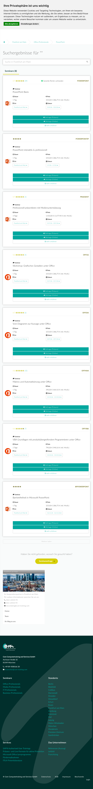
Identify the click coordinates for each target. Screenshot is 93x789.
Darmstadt (52, 693)
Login (88, 780)
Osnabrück (53, 729)
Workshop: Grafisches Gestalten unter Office (34, 266)
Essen (50, 705)
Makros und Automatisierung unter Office (32, 382)
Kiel (50, 717)
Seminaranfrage (46, 561)
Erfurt (50, 702)
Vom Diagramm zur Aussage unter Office (32, 324)
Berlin (50, 684)
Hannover (52, 714)
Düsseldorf (53, 699)
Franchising (53, 754)
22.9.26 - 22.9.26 (52, 339)
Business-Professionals (12, 693)
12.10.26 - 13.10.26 (53, 455)
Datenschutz (46, 777)
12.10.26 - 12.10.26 (53, 397)
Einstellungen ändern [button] (30, 24)
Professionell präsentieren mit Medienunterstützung (37, 208)
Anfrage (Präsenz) (51, 117)
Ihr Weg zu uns (10, 621)
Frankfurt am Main (19, 42)
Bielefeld (52, 687)
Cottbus (51, 690)
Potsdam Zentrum (56, 732)
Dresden (51, 696)
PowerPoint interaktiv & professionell (30, 150)
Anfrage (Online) (51, 121)
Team (7, 616)
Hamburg (52, 711)
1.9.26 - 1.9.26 (52, 165)
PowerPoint (60, 42)
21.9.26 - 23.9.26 (52, 223)
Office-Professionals (41, 42)
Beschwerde (79, 777)
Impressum (66, 777)
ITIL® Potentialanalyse (12, 761)
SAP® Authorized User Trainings (16, 748)
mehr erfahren (51, 125)
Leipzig (51, 720)
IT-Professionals (9, 690)
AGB (57, 777)
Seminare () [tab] (11, 71)
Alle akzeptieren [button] (11, 24)
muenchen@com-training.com (16, 669)
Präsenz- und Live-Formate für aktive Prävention (23, 751)
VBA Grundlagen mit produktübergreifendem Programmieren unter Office (46, 440)
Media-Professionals (11, 687)
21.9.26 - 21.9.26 (52, 281)
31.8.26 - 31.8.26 (52, 107)
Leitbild (51, 751)
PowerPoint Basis (21, 92)
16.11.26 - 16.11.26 (53, 513)
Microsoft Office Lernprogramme (17, 754)
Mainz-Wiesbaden (56, 723)
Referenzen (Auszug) (56, 748)
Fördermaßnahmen (11, 758)
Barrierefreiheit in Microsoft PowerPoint (31, 498)
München (52, 726)
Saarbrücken (53, 735)
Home (7, 611)
